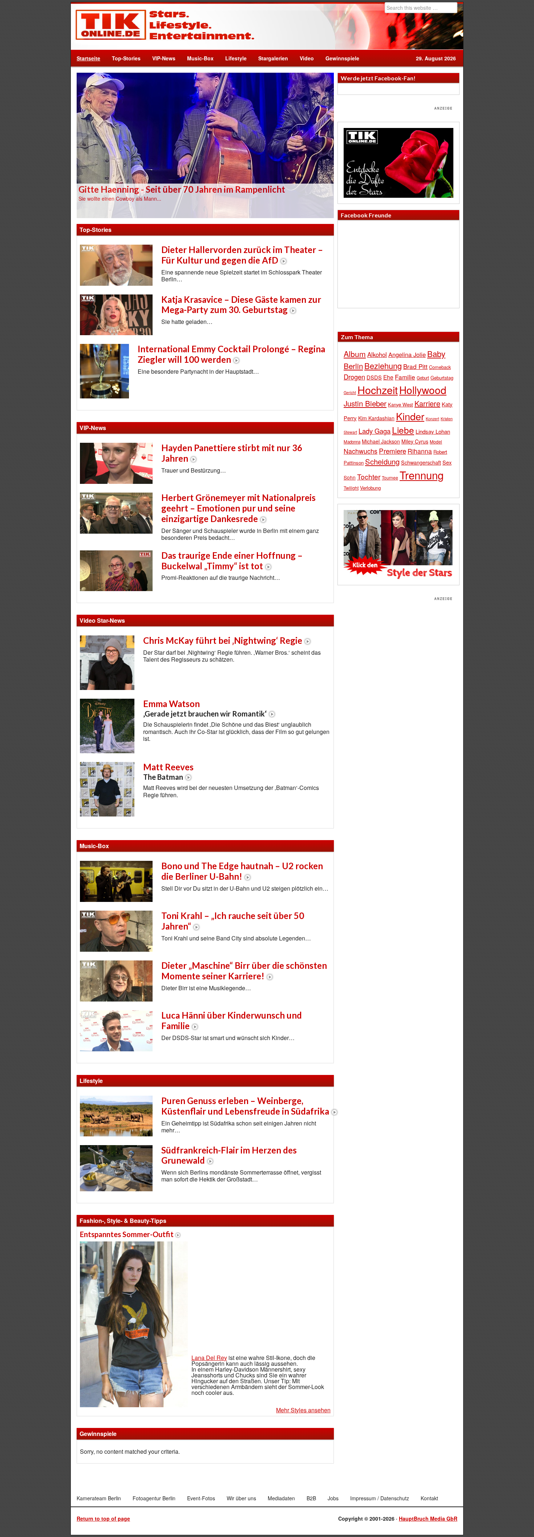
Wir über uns (241, 1498)
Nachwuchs (360, 451)
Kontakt (429, 1498)
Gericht (350, 392)
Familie (405, 376)
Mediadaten (281, 1498)
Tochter (368, 476)
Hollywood (422, 389)
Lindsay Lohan (433, 431)
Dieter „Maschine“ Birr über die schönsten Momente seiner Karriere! (244, 970)
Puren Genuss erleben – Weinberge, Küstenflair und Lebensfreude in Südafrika (245, 1105)
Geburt (423, 378)
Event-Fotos (201, 1498)
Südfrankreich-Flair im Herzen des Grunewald (229, 1155)
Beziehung (383, 365)
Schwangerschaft (421, 462)
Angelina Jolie (407, 354)
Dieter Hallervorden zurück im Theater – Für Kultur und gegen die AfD (242, 254)
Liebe (403, 430)
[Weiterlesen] (205, 145)
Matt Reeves (168, 771)
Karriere (427, 403)
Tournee (390, 477)
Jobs (333, 1498)
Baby (436, 353)
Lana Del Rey (209, 1357)
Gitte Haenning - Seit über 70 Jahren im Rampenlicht (181, 189)
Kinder (410, 416)
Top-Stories (126, 58)
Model (436, 441)
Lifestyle (233, 58)
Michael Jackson (381, 441)
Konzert (432, 418)
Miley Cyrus (414, 441)
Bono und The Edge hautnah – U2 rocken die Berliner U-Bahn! (242, 871)
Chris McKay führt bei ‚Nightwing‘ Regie (222, 640)
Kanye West (400, 404)
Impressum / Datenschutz (379, 1498)
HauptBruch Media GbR (428, 1518)
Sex (447, 462)
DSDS (374, 377)
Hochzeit (377, 389)
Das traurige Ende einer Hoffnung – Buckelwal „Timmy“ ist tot (232, 560)
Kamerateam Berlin (99, 1498)
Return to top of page (103, 1518)
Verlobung (370, 487)
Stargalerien (273, 58)
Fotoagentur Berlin (154, 1498)
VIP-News (163, 58)
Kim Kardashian (376, 418)
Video (304, 58)
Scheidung (382, 461)
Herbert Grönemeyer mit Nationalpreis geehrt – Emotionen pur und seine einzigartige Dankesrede (238, 508)
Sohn (350, 477)
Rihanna (420, 451)
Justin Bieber (365, 403)
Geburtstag (441, 377)
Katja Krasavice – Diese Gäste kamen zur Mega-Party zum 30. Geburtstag (241, 304)
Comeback (440, 367)
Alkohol (377, 354)
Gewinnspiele (342, 58)
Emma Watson (205, 708)
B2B (311, 1498)
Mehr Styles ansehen (303, 1410)
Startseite (88, 58)
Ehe (388, 377)
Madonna (352, 442)
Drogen (354, 376)
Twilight (351, 488)
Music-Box (197, 58)
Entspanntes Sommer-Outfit (127, 1234)
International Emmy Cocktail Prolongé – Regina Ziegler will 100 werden (231, 354)
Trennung (422, 474)
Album (355, 353)
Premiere (392, 451)
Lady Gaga (375, 431)
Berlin (353, 365)
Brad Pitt (415, 366)
